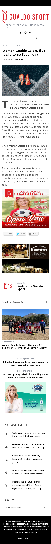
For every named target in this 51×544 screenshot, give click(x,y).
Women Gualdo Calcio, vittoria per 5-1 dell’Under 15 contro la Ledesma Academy (24, 346)
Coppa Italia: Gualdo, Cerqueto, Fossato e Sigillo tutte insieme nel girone (27, 459)
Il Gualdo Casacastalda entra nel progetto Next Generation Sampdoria (25, 362)
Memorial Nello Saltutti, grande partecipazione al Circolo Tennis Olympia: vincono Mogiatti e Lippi (27, 485)
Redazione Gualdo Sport (13, 59)
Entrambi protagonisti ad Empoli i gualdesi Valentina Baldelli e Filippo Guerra (25, 374)
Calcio (4, 46)
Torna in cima (23, 539)
